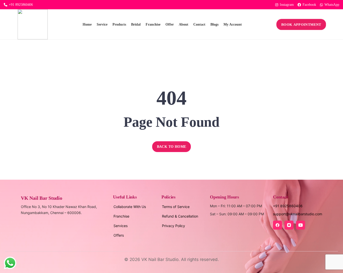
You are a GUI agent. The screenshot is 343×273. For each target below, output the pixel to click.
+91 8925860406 (21, 5)
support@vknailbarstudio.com (297, 214)
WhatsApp (331, 5)
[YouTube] (300, 225)
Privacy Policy (173, 226)
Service (102, 24)
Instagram (287, 5)
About (183, 24)
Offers (118, 235)
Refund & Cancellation (180, 216)
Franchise (153, 24)
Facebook (309, 5)
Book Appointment (301, 24)
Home (87, 24)
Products (119, 24)
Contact (199, 24)
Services (120, 226)
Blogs (214, 24)
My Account (232, 24)
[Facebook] (277, 225)
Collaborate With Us (129, 206)
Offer (169, 24)
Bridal (136, 24)
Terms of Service (176, 206)
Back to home (171, 147)
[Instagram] (289, 225)
